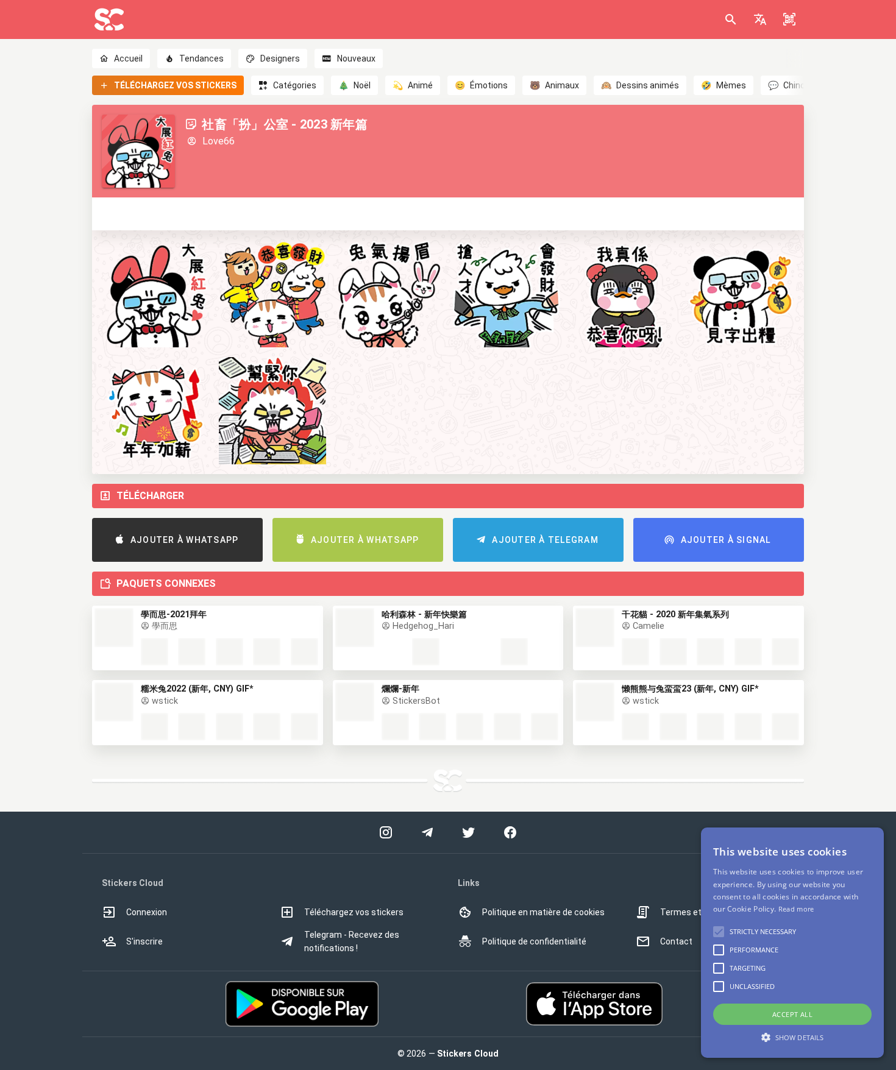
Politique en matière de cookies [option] (543, 912)
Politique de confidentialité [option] (534, 941)
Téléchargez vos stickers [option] (354, 912)
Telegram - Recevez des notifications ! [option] (351, 941)
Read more (796, 908)
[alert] (792, 942)
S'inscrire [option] (144, 941)
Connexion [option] (146, 912)
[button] (760, 19)
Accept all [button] (792, 1014)
